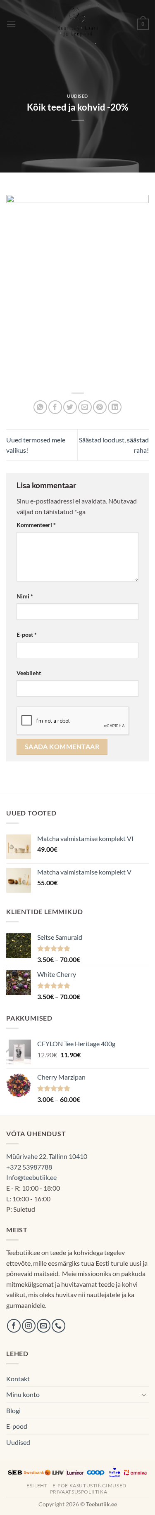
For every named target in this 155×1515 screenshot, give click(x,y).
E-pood (16, 1426)
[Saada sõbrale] (85, 407)
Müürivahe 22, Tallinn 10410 (46, 1156)
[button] (11, 24)
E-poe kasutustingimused (89, 1485)
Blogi (13, 1410)
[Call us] (58, 1326)
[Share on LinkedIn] (115, 407)
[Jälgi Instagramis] (29, 1326)
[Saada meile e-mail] (43, 1326)
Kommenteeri (36, 524)
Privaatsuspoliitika (78, 1492)
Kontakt (18, 1379)
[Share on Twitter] (70, 407)
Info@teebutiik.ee (31, 1177)
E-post (27, 634)
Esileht (36, 1485)
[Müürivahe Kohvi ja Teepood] (77, 24)
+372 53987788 (29, 1167)
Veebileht (29, 672)
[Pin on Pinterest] (100, 407)
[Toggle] (144, 1394)
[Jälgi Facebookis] (14, 1326)
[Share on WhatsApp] (40, 407)
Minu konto (23, 1394)
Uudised (77, 96)
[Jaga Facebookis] (55, 407)
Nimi (25, 596)
